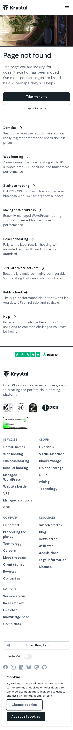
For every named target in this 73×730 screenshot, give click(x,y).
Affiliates (46, 546)
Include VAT (12, 656)
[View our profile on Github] (44, 667)
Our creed (11, 525)
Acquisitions (48, 553)
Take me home (36, 97)
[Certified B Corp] (21, 407)
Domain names (14, 447)
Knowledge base (16, 617)
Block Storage (50, 461)
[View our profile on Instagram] (13, 667)
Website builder (15, 486)
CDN (6, 507)
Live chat (10, 610)
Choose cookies (24, 705)
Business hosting (16, 186)
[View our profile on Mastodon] (36, 667)
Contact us (11, 578)
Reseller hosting (15, 239)
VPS (6, 493)
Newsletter (48, 539)
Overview (47, 447)
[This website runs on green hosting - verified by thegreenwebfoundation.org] (15, 423)
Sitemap (45, 567)
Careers (9, 550)
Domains (10, 128)
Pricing (44, 482)
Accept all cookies (25, 716)
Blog (42, 532)
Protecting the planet (14, 534)
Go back (39, 108)
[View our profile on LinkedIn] (21, 667)
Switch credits (50, 525)
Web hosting (13, 157)
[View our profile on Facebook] (5, 667)
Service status (14, 596)
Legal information (52, 560)
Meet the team (14, 557)
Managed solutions (17, 500)
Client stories (13, 564)
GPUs (43, 475)
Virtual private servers (21, 268)
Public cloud (12, 292)
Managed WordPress (19, 210)
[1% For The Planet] (50, 407)
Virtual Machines (51, 454)
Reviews (9, 571)
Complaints (12, 624)
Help (6, 317)
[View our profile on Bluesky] (28, 667)
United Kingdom (36, 645)
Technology (48, 489)
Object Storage (51, 468)
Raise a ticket (13, 603)
